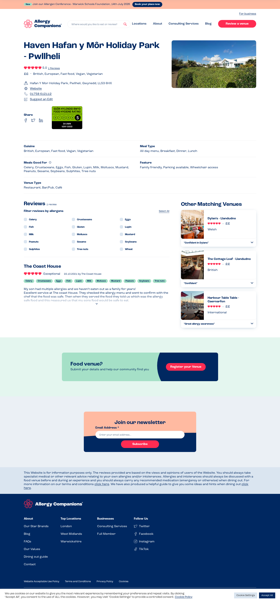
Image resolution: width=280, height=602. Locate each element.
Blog (208, 23)
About (157, 23)
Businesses (105, 518)
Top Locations (71, 518)
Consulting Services (184, 23)
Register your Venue (185, 366)
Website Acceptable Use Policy (41, 581)
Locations (139, 23)
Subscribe (140, 444)
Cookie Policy (183, 597)
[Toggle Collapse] (252, 242)
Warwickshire (71, 541)
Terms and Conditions (78, 581)
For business (247, 13)
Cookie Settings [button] (245, 595)
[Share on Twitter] (33, 120)
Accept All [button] (267, 595)
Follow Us (141, 518)
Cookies (123, 581)
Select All (164, 211)
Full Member (106, 534)
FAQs (27, 541)
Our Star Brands (36, 526)
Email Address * (107, 427)
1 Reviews (54, 68)
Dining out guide (36, 556)
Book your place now (147, 4)
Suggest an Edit (41, 99)
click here (101, 484)
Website (36, 88)
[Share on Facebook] (26, 120)
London (66, 526)
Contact (30, 564)
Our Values (32, 549)
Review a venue (237, 23)
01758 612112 (41, 94)
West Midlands (71, 534)
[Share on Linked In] (41, 120)
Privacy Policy (105, 581)
